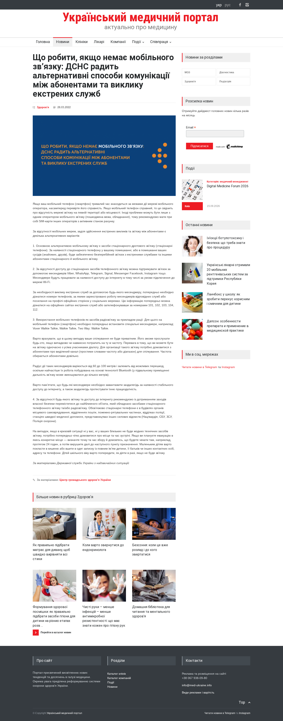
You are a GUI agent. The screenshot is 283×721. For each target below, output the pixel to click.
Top (242, 702)
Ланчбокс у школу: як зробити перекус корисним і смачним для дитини (228, 299)
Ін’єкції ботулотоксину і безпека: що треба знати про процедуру (226, 242)
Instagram (228, 367)
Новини (62, 42)
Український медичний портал (64, 713)
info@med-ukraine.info (197, 685)
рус (228, 5)
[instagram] (247, 5)
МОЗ (187, 72)
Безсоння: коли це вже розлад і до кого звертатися (150, 549)
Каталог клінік (116, 673)
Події (136, 42)
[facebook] (240, 5)
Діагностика (226, 72)
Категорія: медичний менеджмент (227, 181)
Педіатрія (225, 81)
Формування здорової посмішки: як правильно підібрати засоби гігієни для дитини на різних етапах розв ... (54, 616)
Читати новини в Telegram (200, 367)
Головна (43, 42)
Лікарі (99, 42)
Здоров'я (43, 107)
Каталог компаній (119, 678)
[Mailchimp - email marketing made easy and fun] (229, 148)
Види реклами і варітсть (198, 692)
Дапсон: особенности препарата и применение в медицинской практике (228, 325)
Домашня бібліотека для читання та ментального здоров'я (151, 611)
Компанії (118, 42)
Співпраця (159, 42)
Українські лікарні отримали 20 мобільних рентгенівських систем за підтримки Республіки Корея (228, 274)
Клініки (81, 42)
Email (191, 128)
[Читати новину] (54, 524)
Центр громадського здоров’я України (85, 479)
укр (219, 5)
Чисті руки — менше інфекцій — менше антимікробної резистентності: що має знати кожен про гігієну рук (103, 616)
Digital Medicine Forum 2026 (227, 186)
